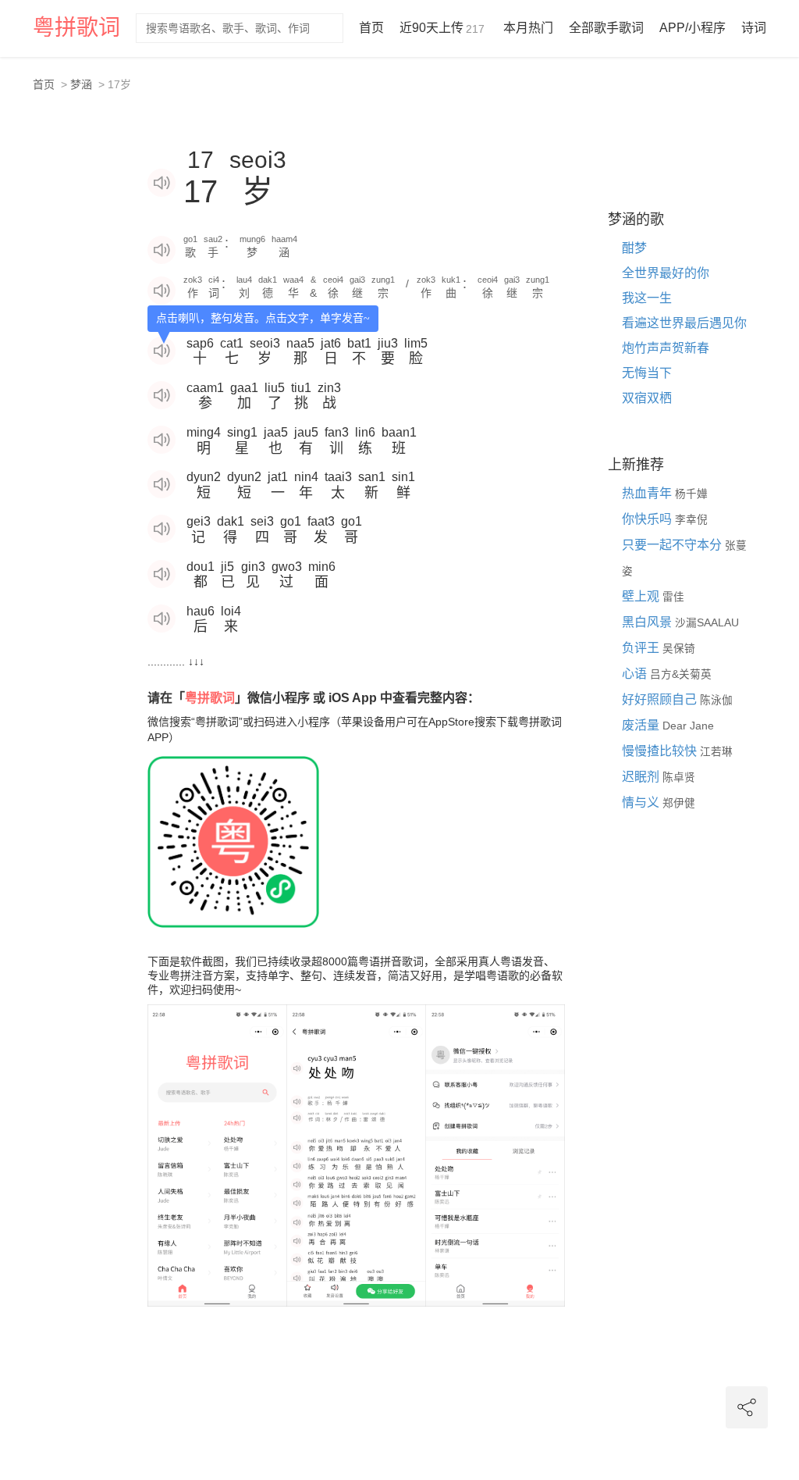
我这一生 (647, 298)
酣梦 (634, 248)
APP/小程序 (692, 27)
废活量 (642, 725)
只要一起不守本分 (673, 544)
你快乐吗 (648, 519)
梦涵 (81, 84)
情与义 (642, 802)
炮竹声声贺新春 (665, 348)
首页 (371, 27)
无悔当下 (647, 373)
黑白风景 (648, 622)
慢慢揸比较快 (661, 751)
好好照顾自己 (661, 699)
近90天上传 (442, 27)
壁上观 (642, 596)
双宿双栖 (647, 398)
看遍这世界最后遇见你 (684, 323)
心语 (636, 673)
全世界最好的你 (665, 273)
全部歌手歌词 (606, 27)
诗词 (753, 27)
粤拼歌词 (76, 28)
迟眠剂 (642, 776)
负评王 (642, 647)
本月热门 (528, 27)
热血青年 (648, 493)
